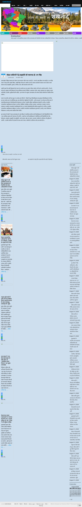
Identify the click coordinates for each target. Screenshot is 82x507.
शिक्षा (22, 77)
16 (80, 492)
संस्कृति (31, 5)
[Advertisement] (27, 134)
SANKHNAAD (6, 2)
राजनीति (48, 33)
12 (73, 492)
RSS (46, 504)
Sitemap (41, 505)
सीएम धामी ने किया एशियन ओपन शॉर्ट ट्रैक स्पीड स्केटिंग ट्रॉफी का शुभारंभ (75, 297)
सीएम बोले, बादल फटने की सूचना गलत (11, 159)
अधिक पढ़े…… (4, 212)
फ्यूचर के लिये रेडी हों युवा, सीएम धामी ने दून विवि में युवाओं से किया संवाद (74, 448)
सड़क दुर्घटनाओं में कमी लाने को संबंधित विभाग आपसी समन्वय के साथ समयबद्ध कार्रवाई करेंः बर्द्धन (6, 300)
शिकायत (25, 504)
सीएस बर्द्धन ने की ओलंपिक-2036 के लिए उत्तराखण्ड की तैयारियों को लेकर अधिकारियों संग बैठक (26, 38)
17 (70, 493)
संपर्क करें (16, 504)
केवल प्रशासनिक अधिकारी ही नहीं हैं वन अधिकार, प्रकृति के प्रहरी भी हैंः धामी (6, 239)
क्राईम (74, 33)
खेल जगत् (37, 5)
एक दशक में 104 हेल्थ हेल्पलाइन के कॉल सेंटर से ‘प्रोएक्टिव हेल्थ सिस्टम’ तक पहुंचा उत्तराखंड (5, 360)
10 (70, 492)
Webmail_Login (39, 504)
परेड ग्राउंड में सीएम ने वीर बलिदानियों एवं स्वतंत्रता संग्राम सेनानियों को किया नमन (75, 329)
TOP (79, 505)
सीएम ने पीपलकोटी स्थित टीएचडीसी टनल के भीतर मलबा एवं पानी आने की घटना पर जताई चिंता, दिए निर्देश (75, 436)
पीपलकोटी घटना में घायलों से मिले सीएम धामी (75, 409)
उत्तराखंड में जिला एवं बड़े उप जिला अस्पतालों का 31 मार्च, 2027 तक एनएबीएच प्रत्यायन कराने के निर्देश (75, 253)
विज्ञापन (21, 504)
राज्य (18, 5)
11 (72, 492)
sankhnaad (11, 77)
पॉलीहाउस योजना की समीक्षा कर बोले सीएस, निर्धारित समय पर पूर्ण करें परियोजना (75, 372)
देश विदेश (61, 5)
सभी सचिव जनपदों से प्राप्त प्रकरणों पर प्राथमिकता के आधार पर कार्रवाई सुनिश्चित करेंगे (75, 238)
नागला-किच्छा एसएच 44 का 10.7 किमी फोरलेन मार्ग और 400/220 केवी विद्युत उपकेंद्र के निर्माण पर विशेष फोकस (75, 283)
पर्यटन (42, 5)
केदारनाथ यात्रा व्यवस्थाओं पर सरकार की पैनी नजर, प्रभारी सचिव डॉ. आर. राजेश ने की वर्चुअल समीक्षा (6, 418)
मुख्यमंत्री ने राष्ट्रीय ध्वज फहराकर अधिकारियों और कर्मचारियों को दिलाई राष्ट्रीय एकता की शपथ (75, 344)
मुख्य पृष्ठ (13, 5)
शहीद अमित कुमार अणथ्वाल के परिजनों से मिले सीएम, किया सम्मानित (75, 399)
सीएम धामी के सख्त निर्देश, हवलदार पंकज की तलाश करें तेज (75, 307)
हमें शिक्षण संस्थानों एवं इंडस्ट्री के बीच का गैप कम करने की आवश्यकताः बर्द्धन (75, 474)
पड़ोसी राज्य (48, 5)
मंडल (24, 5)
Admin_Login (32, 504)
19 (73, 493)
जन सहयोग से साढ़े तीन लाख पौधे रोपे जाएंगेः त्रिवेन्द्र (40, 159)
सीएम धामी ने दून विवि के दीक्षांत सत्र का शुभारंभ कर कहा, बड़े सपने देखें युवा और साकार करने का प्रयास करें (75, 461)
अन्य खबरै (67, 5)
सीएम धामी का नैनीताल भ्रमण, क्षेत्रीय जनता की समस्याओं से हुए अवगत (75, 317)
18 (72, 493)
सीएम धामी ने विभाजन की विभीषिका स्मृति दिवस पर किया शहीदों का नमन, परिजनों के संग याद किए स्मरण (75, 385)
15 (78, 492)
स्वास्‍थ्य (55, 5)
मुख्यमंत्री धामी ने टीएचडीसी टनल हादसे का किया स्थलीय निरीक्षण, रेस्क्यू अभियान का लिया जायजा (75, 421)
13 (75, 492)
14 (76, 492)
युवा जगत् (66, 33)
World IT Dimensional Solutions (74, 504)
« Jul (71, 499)
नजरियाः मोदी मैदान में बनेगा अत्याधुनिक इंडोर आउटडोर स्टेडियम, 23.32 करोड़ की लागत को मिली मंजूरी (75, 359)
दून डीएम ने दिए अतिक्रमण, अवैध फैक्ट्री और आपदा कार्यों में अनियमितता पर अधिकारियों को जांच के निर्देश (74, 268)
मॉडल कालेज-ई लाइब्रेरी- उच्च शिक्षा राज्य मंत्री (12, 154)
